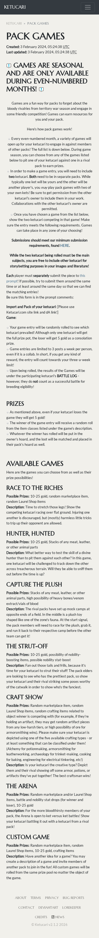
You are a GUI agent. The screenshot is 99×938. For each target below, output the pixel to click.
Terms (36, 898)
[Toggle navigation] (88, 7)
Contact (26, 908)
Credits (41, 917)
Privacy (52, 898)
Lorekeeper (71, 908)
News (59, 917)
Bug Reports (73, 898)
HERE (64, 245)
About (20, 898)
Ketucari (15, 7)
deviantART (48, 908)
